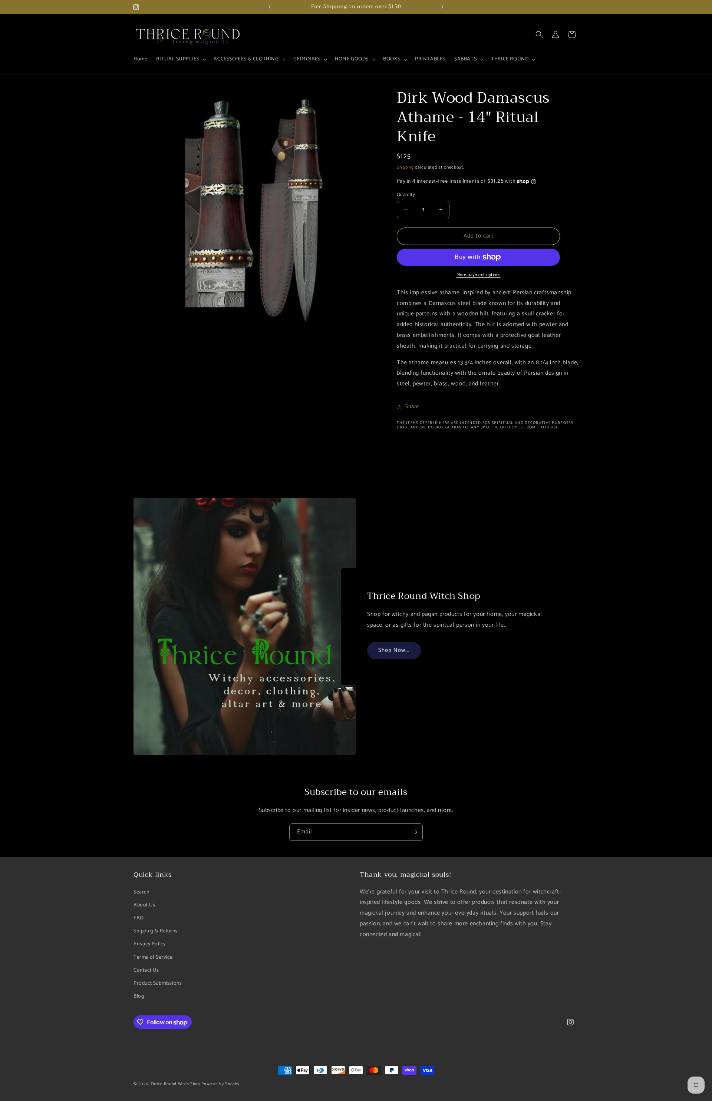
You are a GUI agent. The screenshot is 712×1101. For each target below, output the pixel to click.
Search (142, 892)
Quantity (406, 195)
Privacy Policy (149, 944)
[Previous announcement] (269, 7)
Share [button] (412, 406)
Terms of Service (153, 957)
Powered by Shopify (220, 1084)
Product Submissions (158, 983)
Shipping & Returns (156, 931)
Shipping (405, 167)
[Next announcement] (442, 7)
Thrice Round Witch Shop (175, 1084)
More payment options (478, 275)
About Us (144, 905)
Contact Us (146, 970)
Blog (139, 996)
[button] (180, 59)
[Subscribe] (414, 832)
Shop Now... (394, 650)
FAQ (139, 918)
